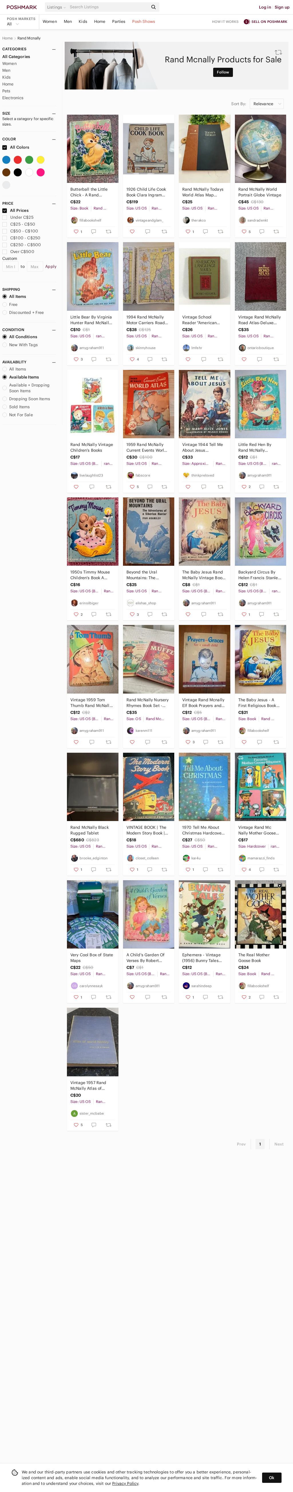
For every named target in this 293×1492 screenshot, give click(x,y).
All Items (17, 296)
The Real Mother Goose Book (254, 957)
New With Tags (23, 344)
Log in (265, 7)
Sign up (282, 7)
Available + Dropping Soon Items (29, 388)
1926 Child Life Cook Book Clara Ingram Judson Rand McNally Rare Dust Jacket (147, 192)
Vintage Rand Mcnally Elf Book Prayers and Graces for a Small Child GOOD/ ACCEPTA (203, 702)
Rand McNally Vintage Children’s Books (91, 447)
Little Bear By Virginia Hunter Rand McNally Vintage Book (91, 320)
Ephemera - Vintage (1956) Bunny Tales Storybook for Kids (201, 957)
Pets (6, 90)
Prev (241, 1144)
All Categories (16, 56)
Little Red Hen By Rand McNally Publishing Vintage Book (256, 447)
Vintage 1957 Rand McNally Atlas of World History (88, 1085)
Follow (223, 72)
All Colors (19, 147)
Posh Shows (143, 21)
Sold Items (19, 406)
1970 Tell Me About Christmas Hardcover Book (202, 830)
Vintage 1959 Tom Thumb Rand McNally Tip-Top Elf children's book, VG (91, 702)
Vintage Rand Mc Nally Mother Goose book (257, 830)
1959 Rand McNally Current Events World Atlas (146, 447)
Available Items (24, 377)
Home (100, 21)
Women (50, 21)
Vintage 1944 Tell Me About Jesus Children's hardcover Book (202, 447)
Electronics (13, 97)
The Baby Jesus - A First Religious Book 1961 (257, 702)
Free (13, 304)
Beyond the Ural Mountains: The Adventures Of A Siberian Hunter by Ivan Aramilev (144, 575)
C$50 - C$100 (24, 231)
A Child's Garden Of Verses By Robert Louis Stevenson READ (147, 957)
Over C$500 (22, 251)
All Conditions (23, 336)
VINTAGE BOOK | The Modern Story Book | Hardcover (146, 830)
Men (68, 21)
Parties (118, 21)
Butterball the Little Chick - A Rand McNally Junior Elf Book (89, 192)
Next (279, 1144)
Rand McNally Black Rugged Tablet (89, 830)
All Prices (19, 210)
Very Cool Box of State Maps (91, 957)
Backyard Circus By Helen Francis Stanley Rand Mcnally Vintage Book (259, 575)
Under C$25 (21, 217)
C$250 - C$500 (25, 244)
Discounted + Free (26, 312)
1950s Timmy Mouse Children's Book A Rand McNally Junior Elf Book (90, 575)
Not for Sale (21, 414)
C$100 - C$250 (25, 237)
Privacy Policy (125, 1483)
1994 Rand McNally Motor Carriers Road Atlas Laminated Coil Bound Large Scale (146, 320)
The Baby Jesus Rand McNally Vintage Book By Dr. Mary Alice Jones (203, 575)
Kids (83, 21)
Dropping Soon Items (29, 398)
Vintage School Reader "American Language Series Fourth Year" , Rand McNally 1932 (200, 320)
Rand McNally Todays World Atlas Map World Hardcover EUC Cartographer (203, 192)
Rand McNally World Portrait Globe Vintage (259, 192)
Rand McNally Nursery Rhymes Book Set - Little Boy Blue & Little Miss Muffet (147, 702)
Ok (271, 1477)
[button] (57, 7)
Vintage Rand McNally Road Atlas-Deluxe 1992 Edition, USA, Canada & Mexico (259, 320)
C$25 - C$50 (22, 224)
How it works (225, 21)
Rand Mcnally (29, 38)
